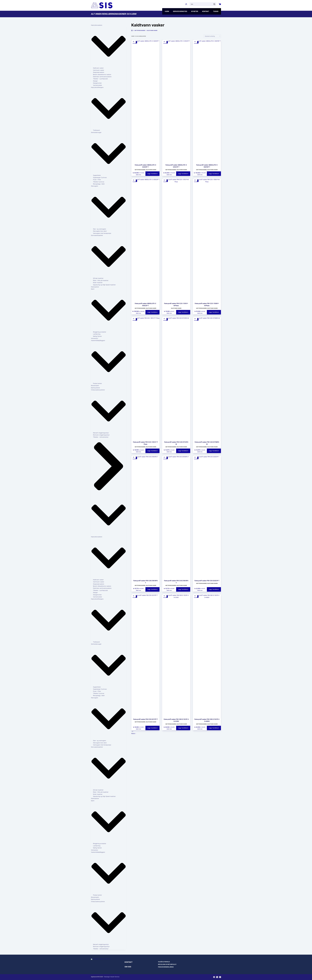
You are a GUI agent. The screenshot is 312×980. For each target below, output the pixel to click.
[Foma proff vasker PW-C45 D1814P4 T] (145, 517)
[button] (108, 487)
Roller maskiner (97, 282)
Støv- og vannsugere (99, 229)
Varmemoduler (97, 85)
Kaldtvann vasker (151, 169)
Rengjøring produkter (99, 332)
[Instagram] (220, 977)
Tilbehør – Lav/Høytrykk (100, 79)
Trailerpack (96, 130)
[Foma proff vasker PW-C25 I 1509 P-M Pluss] (207, 239)
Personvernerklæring (166, 967)
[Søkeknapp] (214, 4)
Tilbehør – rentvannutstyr (100, 437)
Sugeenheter (97, 175)
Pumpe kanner (97, 383)
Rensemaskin (95, 385)
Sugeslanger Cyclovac (100, 177)
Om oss (128, 967)
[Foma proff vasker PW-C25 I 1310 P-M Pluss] (176, 239)
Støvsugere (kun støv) (100, 231)
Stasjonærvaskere (98, 72)
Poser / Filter (97, 179)
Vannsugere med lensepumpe (102, 233)
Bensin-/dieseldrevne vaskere (102, 74)
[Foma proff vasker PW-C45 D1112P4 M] (176, 378)
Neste (133, 733)
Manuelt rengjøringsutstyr (101, 433)
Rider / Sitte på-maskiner (100, 280)
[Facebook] (214, 977)
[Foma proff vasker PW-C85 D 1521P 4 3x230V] (176, 655)
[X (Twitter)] (217, 977)
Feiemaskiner (95, 287)
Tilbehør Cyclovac (98, 182)
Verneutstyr (94, 338)
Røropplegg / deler (99, 184)
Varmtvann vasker (98, 70)
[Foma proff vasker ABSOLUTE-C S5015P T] (207, 101)
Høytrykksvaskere (140, 169)
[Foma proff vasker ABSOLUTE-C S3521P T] (176, 101)
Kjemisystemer (95, 388)
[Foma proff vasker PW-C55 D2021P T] (207, 517)
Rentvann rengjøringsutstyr (101, 435)
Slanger (95, 81)
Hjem (167, 11)
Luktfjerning (96, 334)
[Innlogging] (186, 4)
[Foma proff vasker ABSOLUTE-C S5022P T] (145, 239)
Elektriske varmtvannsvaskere (102, 76)
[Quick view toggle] (133, 41)
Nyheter (194, 11)
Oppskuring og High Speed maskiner (104, 285)
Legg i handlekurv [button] (152, 173)
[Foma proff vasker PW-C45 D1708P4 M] (207, 378)
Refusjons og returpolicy (167, 964)
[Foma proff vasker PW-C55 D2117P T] (145, 655)
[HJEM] (132, 30)
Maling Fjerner (97, 336)
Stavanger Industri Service (111, 976)
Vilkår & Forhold (164, 962)
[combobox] (201, 4)
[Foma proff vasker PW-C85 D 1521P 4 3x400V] (207, 655)
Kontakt (205, 11)
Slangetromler (97, 83)
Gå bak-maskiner (98, 278)
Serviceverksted (180, 11)
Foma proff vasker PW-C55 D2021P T (207, 580)
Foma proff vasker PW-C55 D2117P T (145, 719)
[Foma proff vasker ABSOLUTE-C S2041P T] (145, 101)
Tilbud (215, 11)
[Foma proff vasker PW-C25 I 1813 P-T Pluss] (145, 378)
